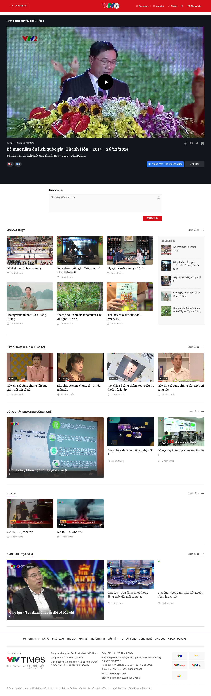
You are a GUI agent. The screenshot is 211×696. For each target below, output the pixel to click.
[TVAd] (196, 656)
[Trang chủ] (24, 639)
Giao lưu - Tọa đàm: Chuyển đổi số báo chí (41, 613)
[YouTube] (35, 666)
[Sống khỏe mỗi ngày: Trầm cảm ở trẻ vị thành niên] (166, 265)
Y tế (120, 639)
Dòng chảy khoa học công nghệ (29, 411)
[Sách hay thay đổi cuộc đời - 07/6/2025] (130, 296)
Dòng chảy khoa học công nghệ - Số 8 (130, 452)
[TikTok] (41, 666)
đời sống (131, 639)
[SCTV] (179, 675)
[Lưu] (202, 143)
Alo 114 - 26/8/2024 (70, 532)
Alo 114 (11, 493)
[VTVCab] (196, 665)
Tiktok (174, 6)
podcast (182, 639)
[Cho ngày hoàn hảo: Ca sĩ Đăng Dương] (30, 296)
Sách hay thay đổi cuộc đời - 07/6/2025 (125, 317)
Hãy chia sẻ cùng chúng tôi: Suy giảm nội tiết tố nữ (27, 387)
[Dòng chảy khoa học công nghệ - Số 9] (55, 447)
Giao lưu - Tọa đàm (20, 554)
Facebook (144, 6)
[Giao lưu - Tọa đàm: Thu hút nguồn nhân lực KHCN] (181, 574)
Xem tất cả (193, 230)
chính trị (34, 639)
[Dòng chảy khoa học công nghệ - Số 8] (130, 431)
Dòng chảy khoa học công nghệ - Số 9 (38, 470)
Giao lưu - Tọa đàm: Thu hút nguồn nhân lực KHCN (180, 594)
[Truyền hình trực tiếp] (111, 6)
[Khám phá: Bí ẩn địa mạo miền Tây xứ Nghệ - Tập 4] (80, 296)
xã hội (46, 639)
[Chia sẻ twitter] (197, 143)
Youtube (160, 6)
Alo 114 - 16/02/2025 (20, 532)
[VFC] (179, 656)
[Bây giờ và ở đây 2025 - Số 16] (130, 250)
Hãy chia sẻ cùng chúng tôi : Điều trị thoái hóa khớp (130, 387)
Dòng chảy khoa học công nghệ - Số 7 (181, 452)
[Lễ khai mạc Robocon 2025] (166, 250)
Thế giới (71, 639)
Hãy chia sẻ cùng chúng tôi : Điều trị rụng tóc (181, 387)
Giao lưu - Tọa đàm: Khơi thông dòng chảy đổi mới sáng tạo (127, 594)
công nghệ (145, 639)
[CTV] (179, 665)
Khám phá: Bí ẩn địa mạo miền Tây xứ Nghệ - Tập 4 (79, 317)
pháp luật (58, 639)
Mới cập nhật (16, 230)
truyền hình (97, 639)
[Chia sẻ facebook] (191, 143)
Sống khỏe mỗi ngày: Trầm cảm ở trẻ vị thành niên (78, 270)
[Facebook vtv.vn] (29, 666)
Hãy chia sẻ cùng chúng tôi (26, 347)
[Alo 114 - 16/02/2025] (30, 513)
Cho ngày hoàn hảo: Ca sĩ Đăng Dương (26, 317)
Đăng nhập (196, 6)
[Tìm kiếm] (182, 6)
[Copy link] (186, 143)
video (171, 639)
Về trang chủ (21, 6)
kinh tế (83, 639)
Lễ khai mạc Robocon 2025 (24, 268)
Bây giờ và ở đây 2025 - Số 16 (125, 268)
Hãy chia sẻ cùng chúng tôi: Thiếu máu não (78, 387)
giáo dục (160, 639)
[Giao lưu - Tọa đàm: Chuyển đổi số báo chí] (55, 590)
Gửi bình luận (152, 218)
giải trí (111, 639)
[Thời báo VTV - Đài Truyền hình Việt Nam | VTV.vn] (26, 660)
